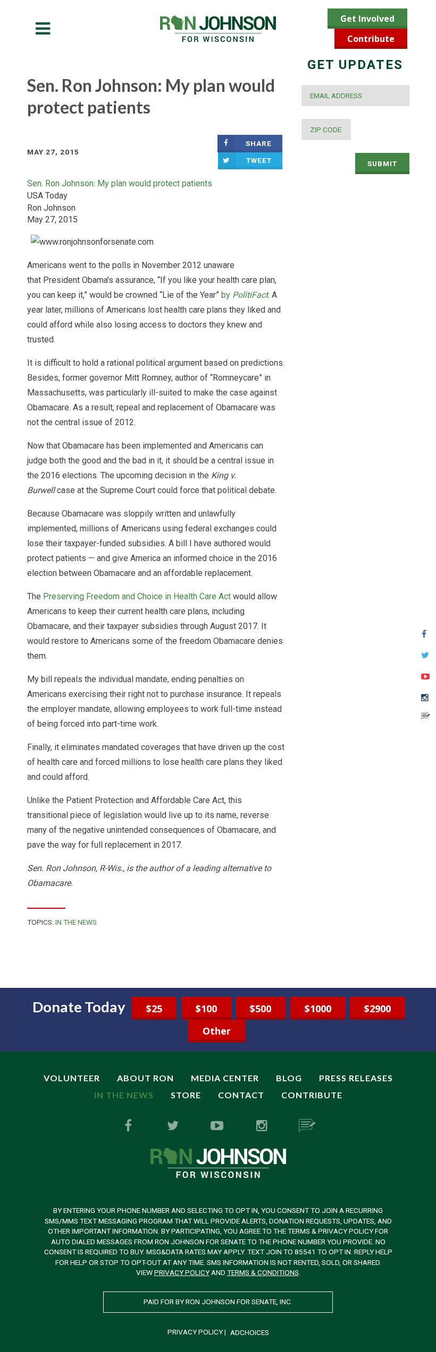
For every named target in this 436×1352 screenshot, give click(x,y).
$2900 (377, 1008)
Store (186, 1095)
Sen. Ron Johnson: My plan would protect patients (119, 183)
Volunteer (72, 1078)
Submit (382, 163)
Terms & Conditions (263, 1272)
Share (259, 143)
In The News (76, 922)
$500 (260, 1008)
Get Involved (367, 18)
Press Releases (356, 1078)
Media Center (225, 1078)
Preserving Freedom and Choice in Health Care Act (137, 596)
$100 (206, 1008)
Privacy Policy (181, 1272)
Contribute (371, 39)
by (244, 295)
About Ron (145, 1078)
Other (217, 1030)
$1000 (318, 1008)
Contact (241, 1095)
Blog (289, 1078)
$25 (154, 1008)
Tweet (259, 160)
